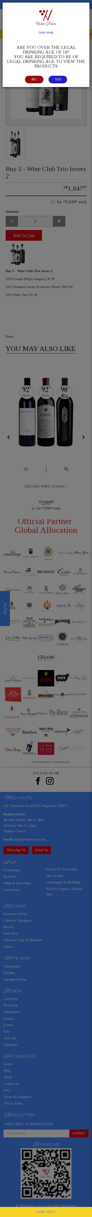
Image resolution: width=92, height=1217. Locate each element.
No (34, 79)
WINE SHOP (46, 1212)
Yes (58, 79)
